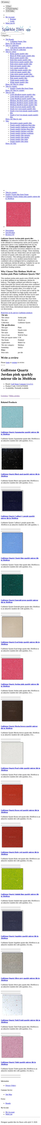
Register (13, 19)
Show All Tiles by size (13, 119)
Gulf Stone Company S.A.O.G (22, 384)
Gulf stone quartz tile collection (21, 48)
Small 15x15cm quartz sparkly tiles (22, 107)
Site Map (8, 1094)
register (14, 362)
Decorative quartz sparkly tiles (21, 123)
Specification (10, 233)
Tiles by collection (12, 45)
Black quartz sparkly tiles (19, 58)
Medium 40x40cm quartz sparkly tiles (23, 105)
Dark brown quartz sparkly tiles (21, 62)
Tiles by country (11, 86)
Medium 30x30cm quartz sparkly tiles (23, 101)
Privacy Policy (10, 1085)
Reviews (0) (9, 235)
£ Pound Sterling (11, 9)
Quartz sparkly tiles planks (19, 137)
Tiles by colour (10, 52)
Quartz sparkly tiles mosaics (20, 135)
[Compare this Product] (10, 447)
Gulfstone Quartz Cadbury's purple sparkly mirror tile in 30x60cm (18, 517)
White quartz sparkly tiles (19, 82)
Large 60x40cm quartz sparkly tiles (22, 94)
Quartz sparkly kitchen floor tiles (21, 129)
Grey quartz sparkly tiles (19, 68)
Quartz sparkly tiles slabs (19, 139)
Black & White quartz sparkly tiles (22, 56)
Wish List (8, 1114)
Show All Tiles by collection (15, 50)
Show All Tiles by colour (14, 84)
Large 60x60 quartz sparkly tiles (21, 96)
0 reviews (4, 396)
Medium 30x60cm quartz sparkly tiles (23, 103)
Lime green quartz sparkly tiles (21, 74)
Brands (8, 1103)
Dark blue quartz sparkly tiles (20, 60)
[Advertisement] (20, 166)
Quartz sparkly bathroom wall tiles (22, 127)
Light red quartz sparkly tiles (20, 72)
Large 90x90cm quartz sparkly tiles (22, 99)
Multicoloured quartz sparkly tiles (22, 76)
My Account (9, 1112)
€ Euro (8, 6)
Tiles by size (9, 92)
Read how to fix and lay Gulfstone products (16, 313)
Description (9, 230)
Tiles (7, 121)
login (8, 362)
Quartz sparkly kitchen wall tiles (21, 131)
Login (12, 21)
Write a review (14, 396)
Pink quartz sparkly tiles (18, 78)
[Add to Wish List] (10, 445)
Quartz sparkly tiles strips (19, 141)
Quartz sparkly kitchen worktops (21, 133)
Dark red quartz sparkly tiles (20, 66)
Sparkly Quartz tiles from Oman (21, 88)
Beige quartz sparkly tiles (19, 54)
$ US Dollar (10, 11)
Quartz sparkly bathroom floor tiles (22, 125)
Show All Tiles (10, 143)
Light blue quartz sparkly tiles (20, 70)
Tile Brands (9, 39)
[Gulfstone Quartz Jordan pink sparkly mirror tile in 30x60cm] (18, 227)
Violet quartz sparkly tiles (19, 80)
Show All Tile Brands (13, 43)
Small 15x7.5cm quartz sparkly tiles (23, 109)
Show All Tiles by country (14, 90)
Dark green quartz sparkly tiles (21, 64)
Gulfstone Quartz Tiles (18, 41)
